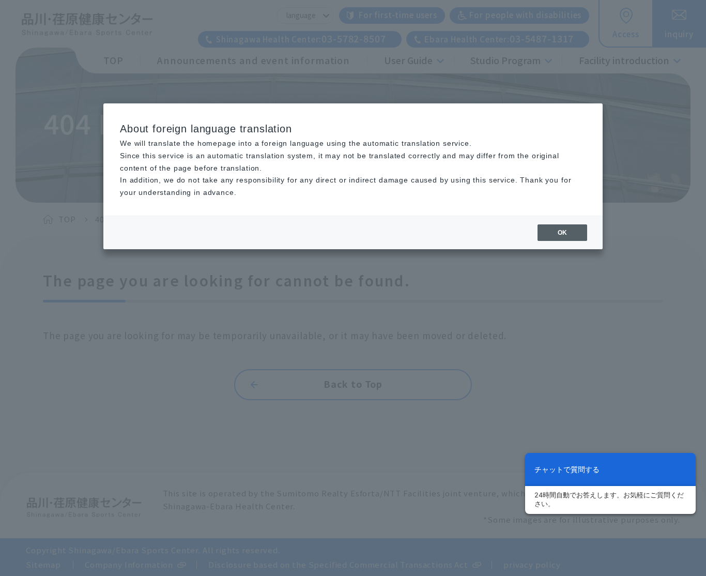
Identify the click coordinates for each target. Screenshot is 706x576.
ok (562, 232)
